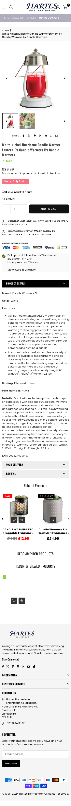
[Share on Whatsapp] (51, 135)
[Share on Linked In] (40, 135)
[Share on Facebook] (23, 135)
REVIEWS (11, 473)
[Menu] (3, 7)
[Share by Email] (56, 135)
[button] (65, 7)
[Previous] (7, 78)
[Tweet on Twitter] (29, 135)
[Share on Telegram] (45, 135)
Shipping (25, 173)
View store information (21, 270)
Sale (8, 496)
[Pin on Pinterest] (34, 135)
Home (5, 30)
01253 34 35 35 (16, 723)
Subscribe (11, 763)
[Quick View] (22, 520)
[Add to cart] (14, 520)
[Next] (64, 78)
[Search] (10, 7)
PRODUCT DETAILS (16, 283)
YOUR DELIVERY (14, 464)
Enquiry (10, 199)
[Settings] (58, 7)
